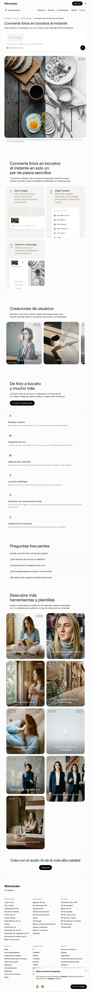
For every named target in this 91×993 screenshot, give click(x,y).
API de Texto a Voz (68, 915)
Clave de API (66, 927)
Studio (7, 924)
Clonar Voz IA (9, 915)
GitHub (35, 955)
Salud (35, 918)
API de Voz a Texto (68, 918)
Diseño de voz (10, 927)
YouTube (36, 959)
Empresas (8, 971)
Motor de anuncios (11, 939)
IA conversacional (40, 905)
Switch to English (78, 987)
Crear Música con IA (12, 921)
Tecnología (37, 921)
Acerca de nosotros (68, 949)
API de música (66, 924)
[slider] (45, 97)
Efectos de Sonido (11, 912)
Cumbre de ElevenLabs (70, 962)
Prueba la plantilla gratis (22, 403)
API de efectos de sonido (71, 921)
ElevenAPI (64, 899)
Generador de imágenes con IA (16, 933)
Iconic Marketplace (12, 952)
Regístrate (77, 4)
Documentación (10, 968)
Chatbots (36, 933)
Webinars (8, 965)
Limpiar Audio (9, 918)
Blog (6, 949)
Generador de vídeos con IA (15, 936)
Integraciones (38, 908)
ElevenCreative (9, 899)
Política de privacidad (17, 141)
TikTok (35, 965)
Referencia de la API (69, 902)
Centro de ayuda (11, 962)
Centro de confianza (12, 974)
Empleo (64, 952)
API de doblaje (66, 912)
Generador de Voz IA (12, 930)
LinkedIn (36, 952)
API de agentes (67, 905)
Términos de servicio (38, 139)
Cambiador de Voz (11, 908)
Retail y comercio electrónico (44, 924)
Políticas (64, 965)
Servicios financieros (41, 915)
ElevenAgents (37, 899)
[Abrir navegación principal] (86, 4)
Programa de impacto (12, 955)
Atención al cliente (40, 930)
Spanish (10, 890)
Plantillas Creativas (11, 18)
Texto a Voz (9, 902)
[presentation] (15, 37)
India (6, 977)
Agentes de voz (39, 902)
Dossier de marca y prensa (71, 959)
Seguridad (65, 955)
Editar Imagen (26, 18)
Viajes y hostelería (40, 927)
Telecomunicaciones (41, 912)
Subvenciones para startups (15, 959)
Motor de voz (66, 908)
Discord (36, 962)
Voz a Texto (9, 905)
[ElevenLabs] (11, 4)
